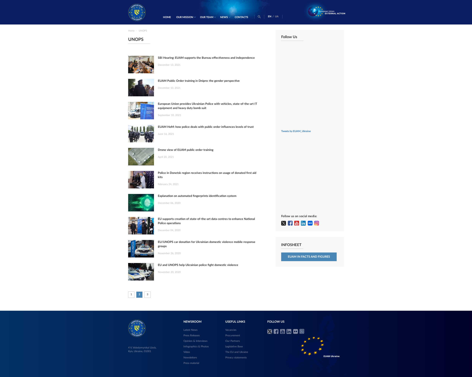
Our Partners (232, 341)
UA (277, 16)
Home (167, 17)
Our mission (184, 17)
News (224, 17)
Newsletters (190, 357)
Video (186, 352)
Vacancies (230, 330)
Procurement (232, 335)
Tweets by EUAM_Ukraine (296, 131)
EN (269, 16)
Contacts (241, 17)
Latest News (190, 330)
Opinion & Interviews (195, 341)
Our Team (206, 17)
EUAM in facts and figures (309, 256)
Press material (191, 363)
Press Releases (191, 335)
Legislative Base (234, 346)
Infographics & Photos (196, 346)
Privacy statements (236, 357)
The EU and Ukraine (236, 352)
